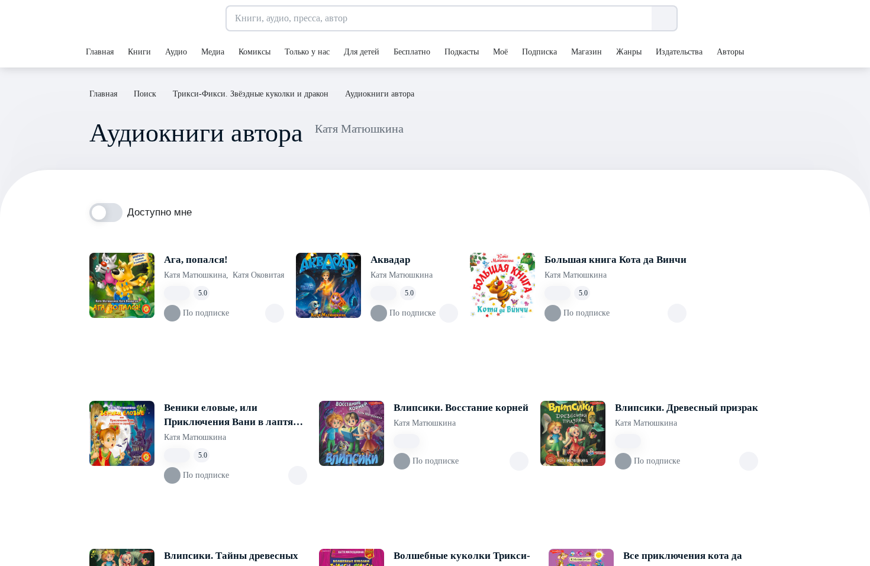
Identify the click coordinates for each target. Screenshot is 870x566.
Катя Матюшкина (196, 275)
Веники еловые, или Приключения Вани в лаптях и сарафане (235, 415)
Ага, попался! (196, 259)
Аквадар (390, 259)
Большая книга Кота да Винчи (615, 259)
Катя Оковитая (258, 275)
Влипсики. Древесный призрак (686, 407)
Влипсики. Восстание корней (461, 407)
